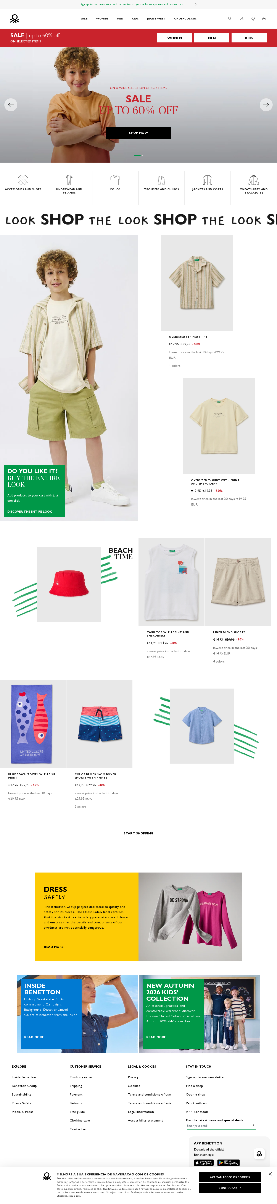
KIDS (135, 18)
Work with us (196, 1103)
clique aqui (74, 1195)
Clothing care (80, 1120)
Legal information (141, 1112)
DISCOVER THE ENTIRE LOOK (29, 512)
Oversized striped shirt (188, 336)
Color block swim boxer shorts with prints (95, 775)
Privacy (133, 1077)
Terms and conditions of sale (149, 1103)
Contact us (78, 1129)
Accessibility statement (145, 1120)
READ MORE (54, 947)
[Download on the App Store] (204, 1162)
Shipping (76, 1086)
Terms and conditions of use (149, 1094)
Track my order (81, 1077)
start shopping (138, 833)
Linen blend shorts (229, 632)
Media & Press (23, 1112)
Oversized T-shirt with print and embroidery (215, 481)
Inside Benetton (24, 1077)
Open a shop (195, 1094)
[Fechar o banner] (270, 1173)
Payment (76, 1094)
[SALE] (138, 38)
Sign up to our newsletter (205, 1077)
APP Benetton (197, 1112)
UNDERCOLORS (185, 18)
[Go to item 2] (142, 155)
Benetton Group (24, 1086)
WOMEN (102, 18)
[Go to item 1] (137, 155)
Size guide (77, 1112)
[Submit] (252, 1124)
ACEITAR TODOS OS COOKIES (230, 1177)
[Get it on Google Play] (228, 1162)
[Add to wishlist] (167, 240)
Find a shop (194, 1086)
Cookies (134, 1086)
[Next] (195, 4)
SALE (84, 18)
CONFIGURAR (228, 1187)
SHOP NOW (138, 133)
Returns (76, 1103)
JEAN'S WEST (156, 18)
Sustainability (21, 1094)
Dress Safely (21, 1103)
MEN (120, 18)
